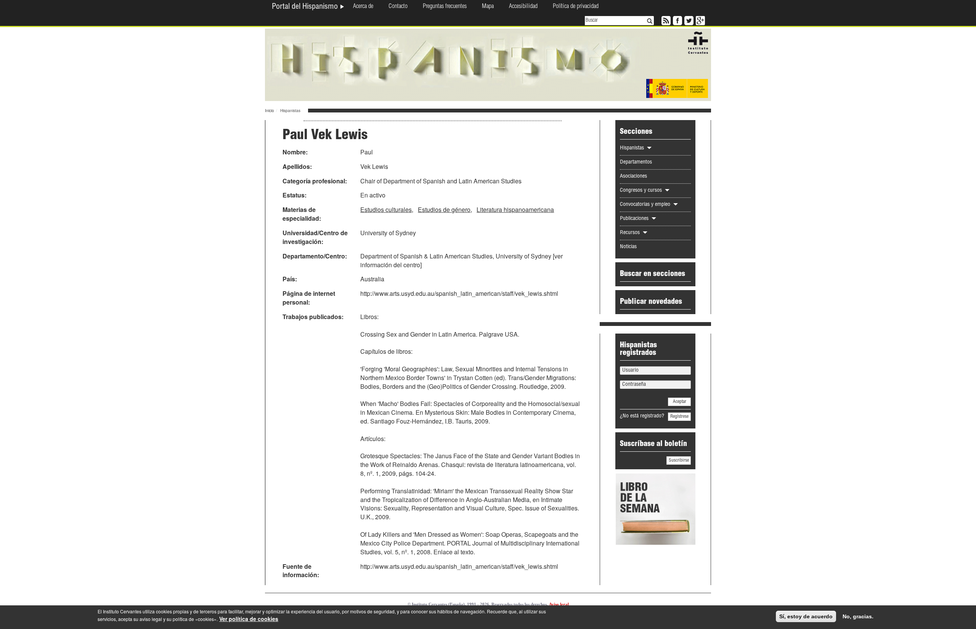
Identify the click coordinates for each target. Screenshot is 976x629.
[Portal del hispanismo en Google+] (699, 20)
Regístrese (679, 416)
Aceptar (679, 402)
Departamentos (636, 162)
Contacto (398, 7)
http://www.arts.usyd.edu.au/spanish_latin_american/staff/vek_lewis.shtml (459, 293)
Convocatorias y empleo (646, 204)
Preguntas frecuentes (445, 7)
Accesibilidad (523, 7)
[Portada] (488, 64)
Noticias (628, 247)
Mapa (488, 7)
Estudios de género (444, 209)
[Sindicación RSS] (665, 20)
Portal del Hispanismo (306, 7)
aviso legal (151, 619)
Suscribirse (679, 460)
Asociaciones (633, 176)
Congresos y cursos (641, 190)
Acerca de (363, 7)
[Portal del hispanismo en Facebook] (677, 20)
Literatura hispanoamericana (515, 209)
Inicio (269, 110)
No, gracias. (858, 616)
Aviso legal (559, 604)
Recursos (630, 233)
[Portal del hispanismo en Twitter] (688, 20)
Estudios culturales (386, 209)
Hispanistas (632, 148)
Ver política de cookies (248, 619)
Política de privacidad (576, 7)
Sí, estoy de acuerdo (806, 616)
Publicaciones (635, 218)
